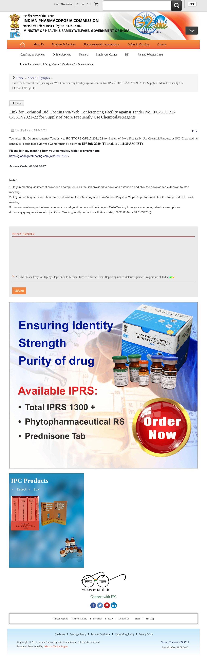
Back (18, 103)
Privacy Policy (146, 634)
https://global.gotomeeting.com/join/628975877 (39, 156)
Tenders (83, 54)
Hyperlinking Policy (124, 634)
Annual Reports (60, 618)
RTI (127, 54)
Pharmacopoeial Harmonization (101, 44)
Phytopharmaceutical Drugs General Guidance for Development (56, 64)
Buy (36, 490)
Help (137, 618)
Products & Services (63, 44)
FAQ (110, 618)
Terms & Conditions (100, 634)
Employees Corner (106, 54)
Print (195, 131)
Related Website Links (150, 54)
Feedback (97, 618)
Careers (161, 44)
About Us (38, 44)
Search (22, 490)
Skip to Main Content (63, 4)
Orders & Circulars (138, 44)
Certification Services (32, 54)
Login (191, 30)
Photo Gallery (80, 618)
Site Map (150, 618)
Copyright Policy (78, 634)
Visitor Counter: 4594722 (175, 642)
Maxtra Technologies (56, 646)
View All (19, 290)
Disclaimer (60, 634)
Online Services (62, 54)
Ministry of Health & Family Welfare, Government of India (76, 23)
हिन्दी (192, 4)
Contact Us (124, 618)
